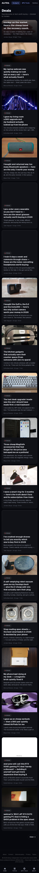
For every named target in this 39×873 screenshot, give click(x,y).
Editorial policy (19, 854)
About (4, 854)
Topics (34, 854)
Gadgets (16, 3)
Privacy (28, 854)
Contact (10, 854)
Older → (33, 837)
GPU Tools (26, 3)
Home (5, 871)
